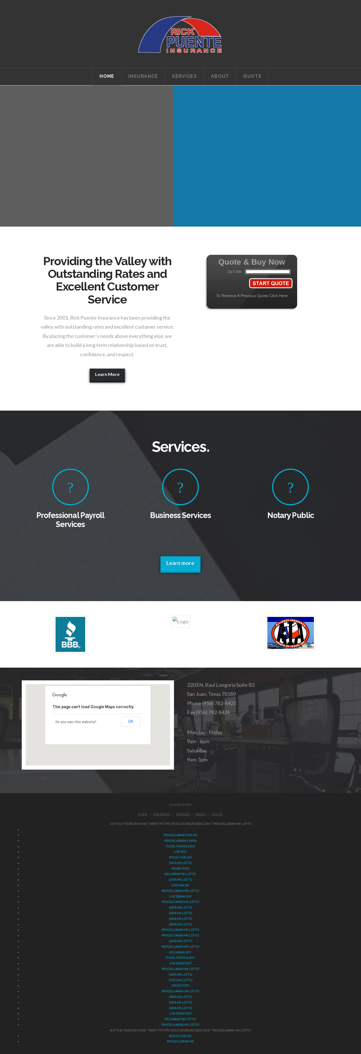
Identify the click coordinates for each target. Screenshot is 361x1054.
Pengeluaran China (180, 840)
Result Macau (180, 857)
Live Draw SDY (180, 896)
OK (130, 721)
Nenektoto (180, 985)
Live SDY (180, 851)
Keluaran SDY (180, 952)
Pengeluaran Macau (180, 835)
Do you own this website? (76, 722)
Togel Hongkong (180, 846)
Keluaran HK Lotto (180, 874)
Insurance (161, 814)
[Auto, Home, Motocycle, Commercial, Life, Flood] (180, 34)
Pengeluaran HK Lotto (180, 891)
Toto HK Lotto (180, 980)
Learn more (180, 563)
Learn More (107, 374)
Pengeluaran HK (180, 1041)
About (200, 814)
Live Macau (180, 885)
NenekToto (180, 868)
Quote (217, 814)
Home (143, 814)
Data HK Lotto (180, 863)
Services (183, 814)
